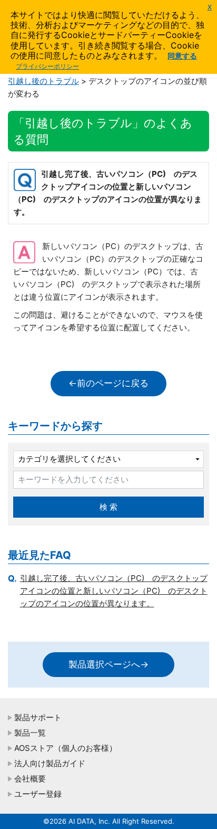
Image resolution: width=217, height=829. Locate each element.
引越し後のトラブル (43, 81)
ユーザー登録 (38, 794)
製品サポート (38, 717)
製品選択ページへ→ (108, 664)
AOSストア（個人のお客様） (65, 748)
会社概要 (30, 779)
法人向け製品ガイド (49, 763)
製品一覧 (30, 733)
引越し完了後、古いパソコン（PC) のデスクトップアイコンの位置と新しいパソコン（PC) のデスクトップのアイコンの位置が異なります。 (114, 590)
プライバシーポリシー (47, 66)
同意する (182, 55)
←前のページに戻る (108, 383)
